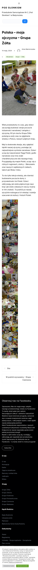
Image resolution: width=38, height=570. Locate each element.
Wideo (4, 479)
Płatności (5, 521)
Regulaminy (6, 537)
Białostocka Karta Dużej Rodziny (13, 524)
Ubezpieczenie (7, 518)
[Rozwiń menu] (19, 3)
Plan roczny (6, 543)
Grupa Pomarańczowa (9, 498)
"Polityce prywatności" (15, 562)
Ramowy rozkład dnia (9, 473)
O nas (4, 461)
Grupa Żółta (6, 490)
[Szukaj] (24, 21)
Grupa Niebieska (7, 504)
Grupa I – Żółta (20, 56)
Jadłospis (5, 476)
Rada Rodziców (7, 515)
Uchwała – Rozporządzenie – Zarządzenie (16, 540)
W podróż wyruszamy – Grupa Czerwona (18, 378)
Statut (4, 534)
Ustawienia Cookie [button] (8, 566)
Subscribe (7, 448)
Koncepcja (5, 464)
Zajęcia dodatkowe (8, 470)
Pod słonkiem (11, 7)
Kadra (4, 467)
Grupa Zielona (7, 493)
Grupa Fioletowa (7, 495)
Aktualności (9, 56)
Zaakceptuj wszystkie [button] (22, 566)
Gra (8, 368)
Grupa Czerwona (8, 501)
